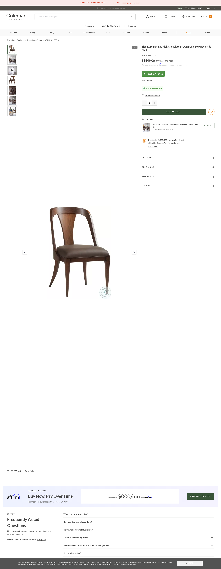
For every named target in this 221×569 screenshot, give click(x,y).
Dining (51, 33)
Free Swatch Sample (152, 95)
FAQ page (41, 539)
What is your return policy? (75, 514)
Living (32, 33)
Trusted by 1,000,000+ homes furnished (166, 140)
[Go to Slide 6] (12, 100)
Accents (146, 33)
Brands (207, 33)
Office (164, 33)
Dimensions (148, 167)
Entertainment (89, 33)
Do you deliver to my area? (75, 537)
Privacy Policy (103, 564)
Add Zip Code (147, 81)
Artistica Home (150, 55)
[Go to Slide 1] (12, 49)
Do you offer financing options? (77, 522)
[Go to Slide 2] (12, 60)
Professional (89, 26)
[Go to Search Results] (132, 17)
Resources (132, 26)
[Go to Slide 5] (12, 90)
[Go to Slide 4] (12, 80)
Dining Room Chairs (34, 40)
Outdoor (127, 33)
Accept (189, 563)
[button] (150, 16)
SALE (188, 33)
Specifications (150, 176)
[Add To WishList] (211, 112)
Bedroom (13, 33)
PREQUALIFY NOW (200, 496)
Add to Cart (174, 112)
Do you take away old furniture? (78, 529)
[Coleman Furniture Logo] (16, 19)
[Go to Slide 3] (12, 70)
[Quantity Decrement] (144, 102)
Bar (70, 33)
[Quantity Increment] (154, 102)
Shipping (146, 186)
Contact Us (210, 8)
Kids (108, 33)
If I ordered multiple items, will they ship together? (86, 545)
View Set (208, 125)
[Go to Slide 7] (12, 111)
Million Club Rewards (111, 26)
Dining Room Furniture (15, 40)
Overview (147, 158)
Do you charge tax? (72, 553)
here (134, 564)
